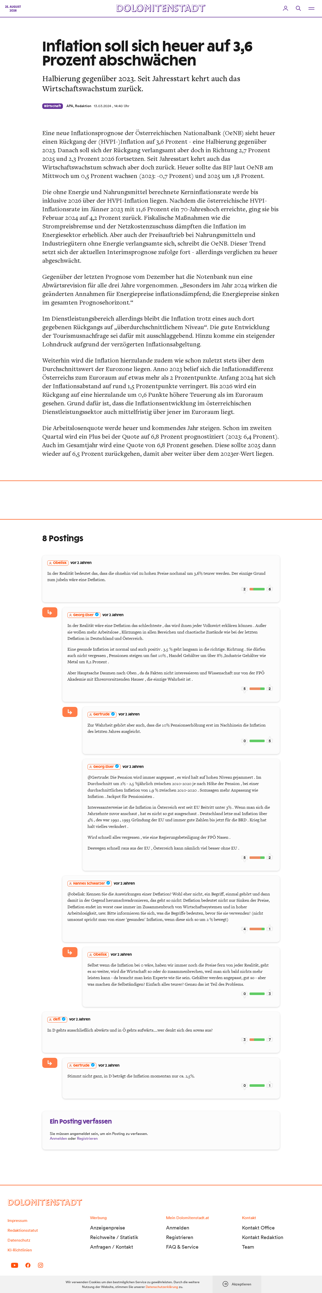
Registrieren (87, 1138)
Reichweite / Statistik (114, 1237)
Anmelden (58, 1138)
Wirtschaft (52, 106)
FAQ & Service (182, 1247)
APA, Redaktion (78, 105)
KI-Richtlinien (20, 1249)
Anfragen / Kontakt (111, 1247)
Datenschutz (19, 1240)
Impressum (17, 1220)
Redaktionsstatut (23, 1230)
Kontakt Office (258, 1228)
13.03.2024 (102, 106)
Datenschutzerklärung (162, 1287)
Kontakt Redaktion (262, 1237)
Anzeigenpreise (107, 1228)
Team (248, 1247)
